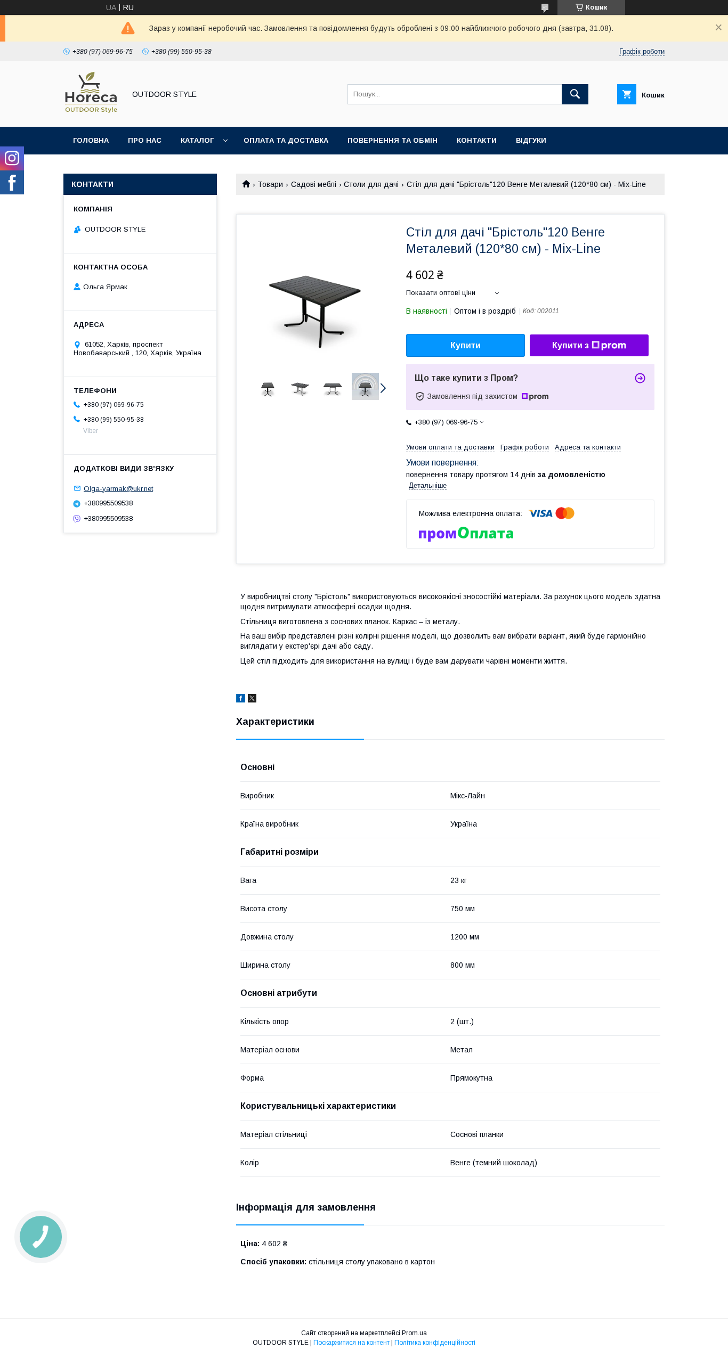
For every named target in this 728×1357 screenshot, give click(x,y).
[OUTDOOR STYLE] (91, 113)
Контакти (477, 140)
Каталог (197, 140)
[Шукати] (575, 94)
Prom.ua (414, 1333)
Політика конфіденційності (434, 1342)
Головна (91, 140)
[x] (252, 700)
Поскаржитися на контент (351, 1342)
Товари (270, 184)
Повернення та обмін (392, 140)
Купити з (570, 345)
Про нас (144, 140)
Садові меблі (313, 184)
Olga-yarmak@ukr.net (118, 488)
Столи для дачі (371, 184)
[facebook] (240, 700)
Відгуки (531, 140)
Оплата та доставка (286, 140)
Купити (465, 345)
